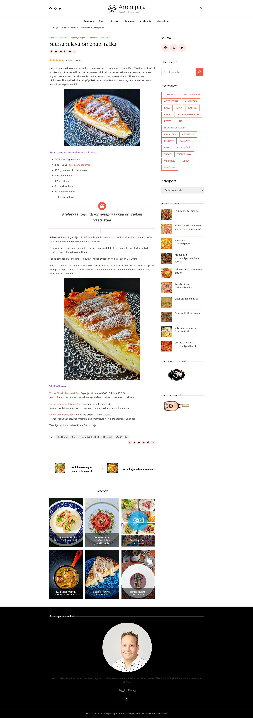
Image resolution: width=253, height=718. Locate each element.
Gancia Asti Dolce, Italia (62, 414)
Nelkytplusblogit (92, 437)
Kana (179, 108)
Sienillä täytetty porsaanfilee (138, 593)
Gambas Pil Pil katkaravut (188, 313)
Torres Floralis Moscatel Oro (64, 393)
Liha (179, 121)
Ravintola (188, 134)
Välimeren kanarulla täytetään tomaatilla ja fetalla (66, 540)
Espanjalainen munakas (186, 298)
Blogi (101, 21)
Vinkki (186, 160)
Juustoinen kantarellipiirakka (183, 242)
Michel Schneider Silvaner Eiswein (67, 404)
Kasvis (76, 437)
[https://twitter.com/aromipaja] (182, 48)
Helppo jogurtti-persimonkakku (102, 593)
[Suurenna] (137, 92)
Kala (167, 108)
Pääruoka (170, 134)
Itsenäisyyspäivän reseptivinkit (138, 541)
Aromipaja (132, 6)
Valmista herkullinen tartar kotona (188, 271)
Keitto (167, 121)
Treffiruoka (122, 437)
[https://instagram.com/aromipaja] (174, 48)
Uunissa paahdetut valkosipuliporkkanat (185, 344)
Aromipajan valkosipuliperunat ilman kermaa (187, 258)
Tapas (167, 154)
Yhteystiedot (163, 21)
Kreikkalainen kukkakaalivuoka (183, 286)
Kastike (192, 108)
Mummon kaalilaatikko (187, 210)
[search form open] (201, 8)
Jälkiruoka (63, 437)
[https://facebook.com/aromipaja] (165, 48)
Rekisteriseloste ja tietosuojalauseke (149, 713)
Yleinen (104, 38)
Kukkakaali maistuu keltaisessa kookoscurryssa (66, 593)
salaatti (185, 141)
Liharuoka (114, 21)
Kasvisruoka (146, 21)
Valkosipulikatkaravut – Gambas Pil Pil (187, 329)
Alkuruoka (170, 94)
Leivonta (62, 38)
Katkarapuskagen (188, 114)
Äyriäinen (169, 167)
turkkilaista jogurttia (79, 164)
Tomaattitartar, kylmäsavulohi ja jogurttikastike (102, 540)
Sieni (166, 147)
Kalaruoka (129, 21)
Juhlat (51, 38)
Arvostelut (171, 101)
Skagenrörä (183, 147)
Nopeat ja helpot (78, 38)
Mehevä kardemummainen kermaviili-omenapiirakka (189, 227)
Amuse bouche (192, 94)
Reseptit (93, 38)
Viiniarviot (170, 160)
